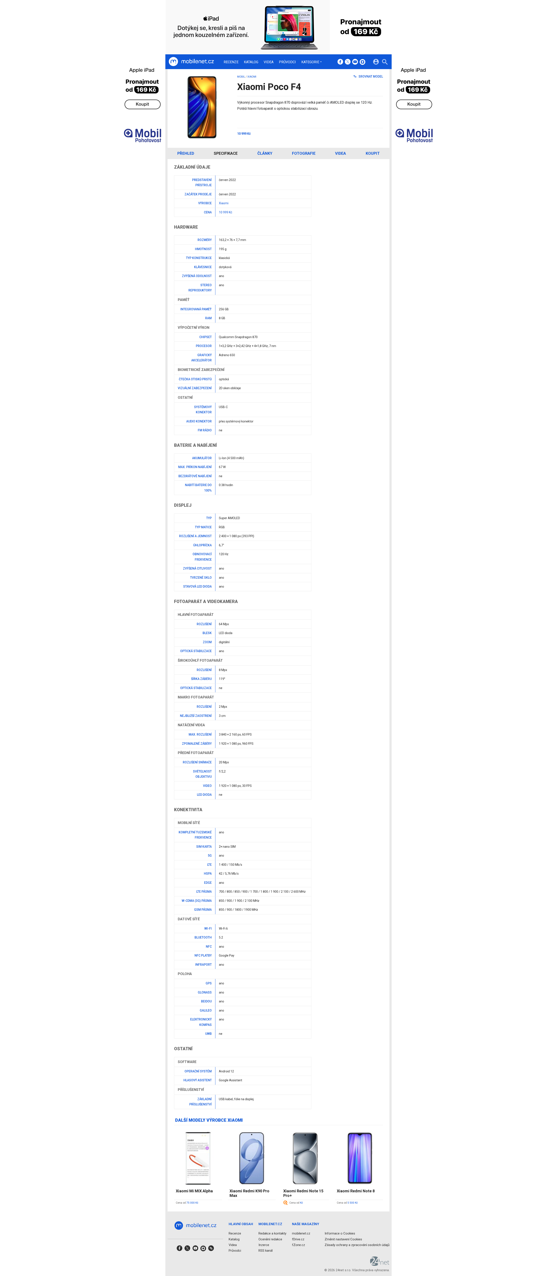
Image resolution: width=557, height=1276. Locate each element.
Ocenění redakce (270, 1239)
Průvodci (287, 62)
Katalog (251, 62)
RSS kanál (265, 1251)
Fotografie (303, 153)
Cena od (187, 1202)
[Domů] (191, 61)
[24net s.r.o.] (379, 1264)
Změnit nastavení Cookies (343, 1239)
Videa (268, 62)
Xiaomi (251, 76)
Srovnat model (370, 76)
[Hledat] (385, 62)
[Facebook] (340, 62)
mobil (241, 76)
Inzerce (263, 1245)
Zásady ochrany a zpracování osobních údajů (357, 1245)
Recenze (231, 62)
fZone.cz (298, 1245)
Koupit (373, 153)
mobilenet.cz (301, 1233)
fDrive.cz (298, 1239)
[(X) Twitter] (348, 62)
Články (264, 153)
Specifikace (226, 153)
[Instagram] (362, 62)
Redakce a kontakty (272, 1233)
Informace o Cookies (340, 1233)
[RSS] (211, 1250)
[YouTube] (355, 62)
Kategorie (310, 62)
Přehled (185, 153)
